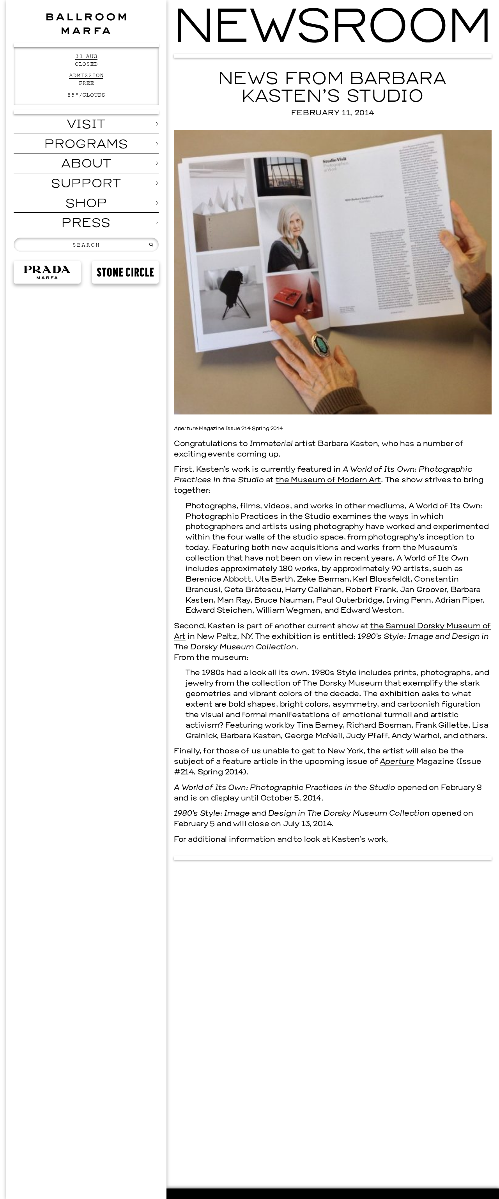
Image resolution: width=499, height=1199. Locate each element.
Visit (86, 125)
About (86, 164)
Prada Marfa (47, 272)
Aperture (397, 762)
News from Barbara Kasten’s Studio (332, 88)
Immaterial (271, 444)
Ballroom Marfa (86, 23)
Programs (86, 145)
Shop (86, 204)
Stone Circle (125, 272)
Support (86, 184)
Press (86, 223)
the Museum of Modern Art (328, 480)
